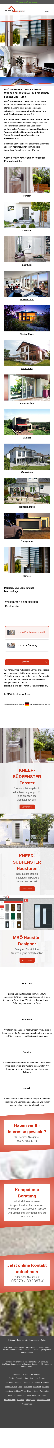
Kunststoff (26, 1383)
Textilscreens (31, 1395)
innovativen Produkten (14, 150)
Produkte (27, 1019)
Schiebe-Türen (27, 299)
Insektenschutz (27, 403)
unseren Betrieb (43, 119)
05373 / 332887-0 (27, 1281)
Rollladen (21, 1395)
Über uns (27, 983)
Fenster (27, 196)
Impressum (34, 1340)
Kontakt (27, 1088)
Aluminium (36, 1383)
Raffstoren (12, 1395)
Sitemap (11, 1340)
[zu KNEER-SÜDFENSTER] (27, 2)
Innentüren (27, 265)
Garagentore (27, 541)
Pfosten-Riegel (27, 334)
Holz (31, 1378)
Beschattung (27, 368)
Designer (45, 1387)
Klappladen (42, 1395)
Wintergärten (27, 472)
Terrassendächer (27, 507)
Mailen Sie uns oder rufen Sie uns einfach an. (26, 686)
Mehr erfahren (27, 807)
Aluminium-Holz (22, 1378)
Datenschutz (22, 1340)
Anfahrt (44, 1340)
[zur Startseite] (14, 8)
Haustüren (27, 230)
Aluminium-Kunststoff (13, 1383)
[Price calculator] (27, 633)
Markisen (27, 438)
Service (27, 576)
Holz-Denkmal (40, 1378)
